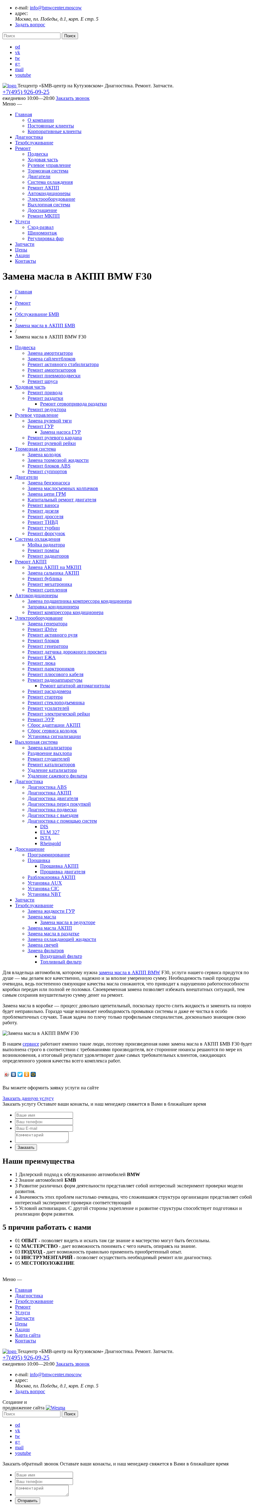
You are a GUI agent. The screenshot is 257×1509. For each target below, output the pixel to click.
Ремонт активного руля (52, 635)
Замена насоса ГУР (60, 432)
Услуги (22, 221)
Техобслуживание (34, 142)
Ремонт (23, 148)
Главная (23, 114)
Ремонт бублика (45, 578)
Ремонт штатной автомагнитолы (75, 685)
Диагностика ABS (47, 787)
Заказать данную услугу (28, 1098)
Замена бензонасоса (49, 482)
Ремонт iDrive (42, 629)
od (17, 46)
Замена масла (42, 916)
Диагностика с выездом (53, 815)
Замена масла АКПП (50, 928)
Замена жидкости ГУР (51, 911)
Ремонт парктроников (51, 668)
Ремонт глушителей (49, 759)
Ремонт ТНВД (43, 522)
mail (19, 69)
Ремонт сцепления (47, 589)
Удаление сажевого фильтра (57, 775)
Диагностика (29, 137)
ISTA (45, 837)
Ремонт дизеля (43, 511)
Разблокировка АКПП (52, 877)
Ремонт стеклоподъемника (56, 702)
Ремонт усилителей (48, 708)
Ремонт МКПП (44, 216)
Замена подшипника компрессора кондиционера (80, 601)
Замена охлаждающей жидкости (62, 939)
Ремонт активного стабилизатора (63, 364)
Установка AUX (45, 883)
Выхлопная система (49, 204)
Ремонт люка (41, 663)
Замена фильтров (46, 950)
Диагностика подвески (52, 809)
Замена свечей (43, 945)
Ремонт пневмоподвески (54, 375)
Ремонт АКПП (43, 187)
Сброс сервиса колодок (52, 730)
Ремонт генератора (48, 646)
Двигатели (39, 176)
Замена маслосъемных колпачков (63, 488)
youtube (23, 75)
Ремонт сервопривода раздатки (73, 403)
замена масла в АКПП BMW (129, 972)
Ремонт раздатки (45, 398)
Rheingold (50, 843)
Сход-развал (41, 227)
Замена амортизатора (50, 353)
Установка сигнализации (54, 736)
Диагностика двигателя (53, 798)
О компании (41, 120)
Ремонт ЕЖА (42, 657)
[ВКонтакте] (13, 1074)
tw (17, 58)
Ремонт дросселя (45, 516)
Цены (21, 249)
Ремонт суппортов (47, 471)
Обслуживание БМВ (37, 314)
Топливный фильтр (60, 961)
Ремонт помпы (43, 550)
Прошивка (39, 860)
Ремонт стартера (45, 697)
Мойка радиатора (46, 544)
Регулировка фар (46, 238)
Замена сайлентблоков (52, 358)
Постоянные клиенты (51, 125)
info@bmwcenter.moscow (56, 7)
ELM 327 (50, 832)
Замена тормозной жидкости (58, 460)
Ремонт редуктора (47, 409)
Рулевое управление (49, 165)
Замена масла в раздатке (53, 933)
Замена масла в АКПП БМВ (45, 325)
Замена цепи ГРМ (47, 494)
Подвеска (38, 154)
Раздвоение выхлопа (50, 753)
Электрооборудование (51, 199)
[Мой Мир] (33, 1074)
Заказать (26, 1147)
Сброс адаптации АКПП (54, 725)
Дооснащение (42, 210)
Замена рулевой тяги (50, 420)
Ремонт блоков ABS (49, 465)
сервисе (31, 1043)
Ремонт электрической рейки (59, 713)
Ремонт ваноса (43, 505)
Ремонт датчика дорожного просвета (67, 651)
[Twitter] (20, 1074)
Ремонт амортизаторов (52, 370)
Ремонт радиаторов (48, 556)
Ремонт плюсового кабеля (55, 674)
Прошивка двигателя (62, 871)
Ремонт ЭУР (41, 719)
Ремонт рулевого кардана (55, 437)
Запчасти (24, 244)
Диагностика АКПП (49, 792)
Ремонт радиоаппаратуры (55, 680)
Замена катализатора (50, 747)
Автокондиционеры (49, 193)
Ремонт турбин (44, 527)
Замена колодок (44, 454)
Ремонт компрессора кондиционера (65, 612)
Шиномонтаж (42, 232)
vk (17, 52)
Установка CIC (43, 888)
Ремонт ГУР (41, 426)
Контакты (25, 261)
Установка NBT (44, 894)
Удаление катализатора (52, 770)
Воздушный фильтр (61, 956)
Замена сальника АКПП (53, 573)
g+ (17, 63)
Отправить (28, 1500)
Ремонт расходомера (49, 691)
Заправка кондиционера (53, 606)
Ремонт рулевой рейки (52, 443)
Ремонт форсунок (46, 533)
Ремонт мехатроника (50, 584)
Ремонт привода (45, 392)
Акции (22, 255)
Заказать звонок (73, 98)
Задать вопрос (30, 24)
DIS (44, 826)
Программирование (49, 854)
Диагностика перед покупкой (59, 804)
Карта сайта (27, 1335)
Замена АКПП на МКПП (54, 567)
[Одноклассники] (27, 1074)
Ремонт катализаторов (51, 764)
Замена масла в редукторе (67, 922)
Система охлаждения (50, 182)
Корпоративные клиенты (54, 131)
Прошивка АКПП (59, 866)
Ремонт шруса (43, 381)
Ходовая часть (43, 159)
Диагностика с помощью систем (62, 821)
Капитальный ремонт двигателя (62, 499)
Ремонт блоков (43, 640)
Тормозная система (48, 170)
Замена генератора (47, 623)
